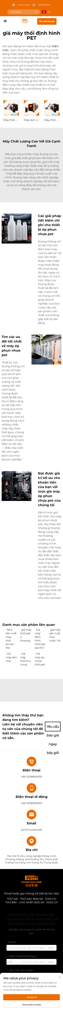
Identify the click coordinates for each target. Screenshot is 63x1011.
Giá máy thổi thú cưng (25, 659)
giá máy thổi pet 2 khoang (26, 635)
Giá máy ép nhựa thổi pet (40, 659)
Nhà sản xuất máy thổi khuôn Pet (11, 638)
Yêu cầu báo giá (47, 21)
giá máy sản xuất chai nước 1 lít (55, 635)
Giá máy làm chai (11, 657)
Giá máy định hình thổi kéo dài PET (40, 638)
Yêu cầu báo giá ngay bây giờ (53, 728)
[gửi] (36, 12)
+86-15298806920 (44, 5)
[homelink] (25, 20)
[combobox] (12, 962)
